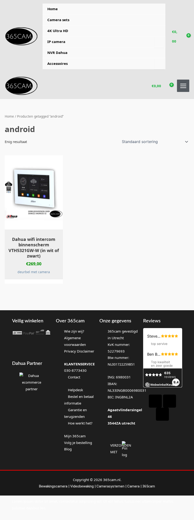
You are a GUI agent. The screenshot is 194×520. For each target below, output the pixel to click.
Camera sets (58, 19)
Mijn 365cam (75, 436)
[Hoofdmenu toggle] (183, 86)
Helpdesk (75, 389)
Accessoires (57, 63)
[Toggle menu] (159, 42)
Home (52, 8)
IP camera (56, 41)
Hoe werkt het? (80, 423)
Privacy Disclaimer (79, 351)
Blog (68, 449)
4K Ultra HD (57, 30)
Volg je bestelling (78, 442)
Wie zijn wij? (74, 331)
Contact (73, 377)
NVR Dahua (57, 52)
